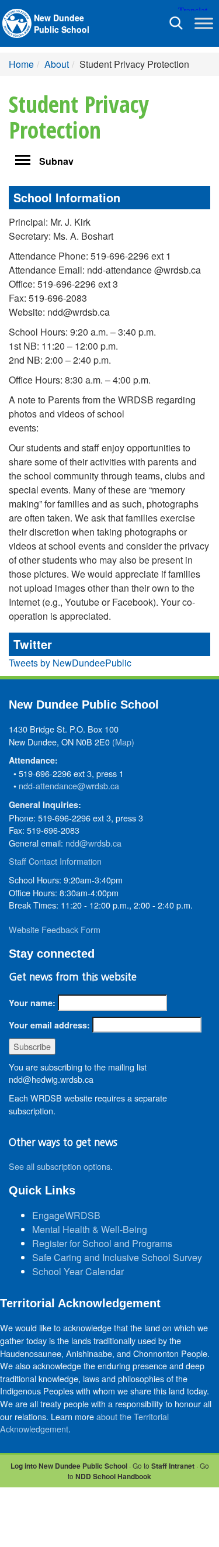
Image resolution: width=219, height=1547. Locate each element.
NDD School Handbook (113, 1476)
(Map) (123, 741)
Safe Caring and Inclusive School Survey (117, 1257)
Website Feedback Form (54, 929)
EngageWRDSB (66, 1215)
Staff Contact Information (55, 861)
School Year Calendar (78, 1271)
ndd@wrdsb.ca (93, 843)
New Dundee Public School (61, 23)
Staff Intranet (172, 1465)
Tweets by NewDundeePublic (70, 662)
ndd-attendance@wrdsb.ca (69, 785)
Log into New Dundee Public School (69, 1465)
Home (21, 64)
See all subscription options (59, 1166)
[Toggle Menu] (203, 23)
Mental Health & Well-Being (89, 1229)
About (56, 64)
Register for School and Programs (102, 1243)
